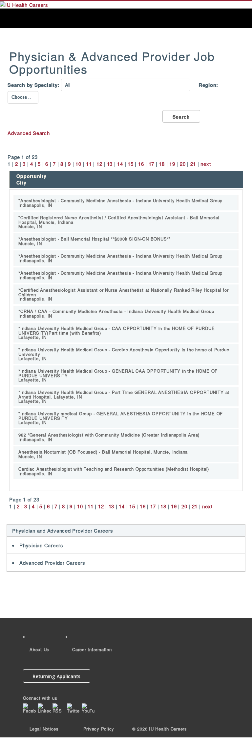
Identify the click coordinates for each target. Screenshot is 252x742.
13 (110, 163)
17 (152, 163)
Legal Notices (44, 729)
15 (131, 163)
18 (162, 163)
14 (120, 163)
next (205, 163)
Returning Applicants (56, 676)
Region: (208, 85)
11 (89, 163)
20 (183, 163)
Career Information (92, 649)
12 (99, 163)
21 (193, 163)
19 (172, 163)
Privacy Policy (99, 729)
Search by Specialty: (33, 85)
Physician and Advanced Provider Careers (62, 530)
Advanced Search (29, 132)
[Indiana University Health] (24, 4)
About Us (39, 649)
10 (78, 163)
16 (141, 163)
